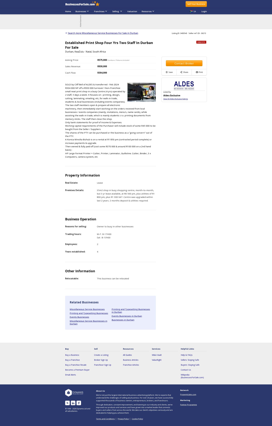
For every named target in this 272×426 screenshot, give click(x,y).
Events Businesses (79, 317)
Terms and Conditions (105, 419)
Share (184, 72)
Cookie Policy (137, 419)
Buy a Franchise (72, 360)
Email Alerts (70, 374)
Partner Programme (188, 404)
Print (199, 72)
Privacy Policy (123, 419)
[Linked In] (73, 403)
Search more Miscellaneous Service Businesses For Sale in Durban (103, 33)
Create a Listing (101, 355)
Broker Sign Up (101, 360)
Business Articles (130, 360)
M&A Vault (157, 355)
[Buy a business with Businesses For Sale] (84, 4)
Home (68, 11)
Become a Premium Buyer (77, 369)
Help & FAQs (187, 355)
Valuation (132, 11)
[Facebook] (79, 403)
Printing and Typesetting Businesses (89, 313)
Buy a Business (72, 355)
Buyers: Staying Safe (190, 364)
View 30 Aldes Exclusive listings (175, 99)
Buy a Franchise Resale (75, 364)
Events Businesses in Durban (127, 316)
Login (204, 11)
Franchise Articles (131, 364)
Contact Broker (184, 63)
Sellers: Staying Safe (190, 360)
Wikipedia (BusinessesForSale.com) (192, 376)
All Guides (127, 355)
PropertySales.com (188, 394)
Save (169, 72)
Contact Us (186, 369)
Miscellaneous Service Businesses (87, 309)
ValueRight (157, 360)
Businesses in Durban (123, 319)
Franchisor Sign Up (102, 364)
